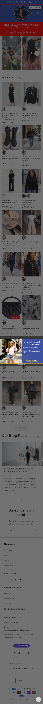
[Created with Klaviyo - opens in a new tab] (21, 364)
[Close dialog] (1, 340)
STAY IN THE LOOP (32, 360)
